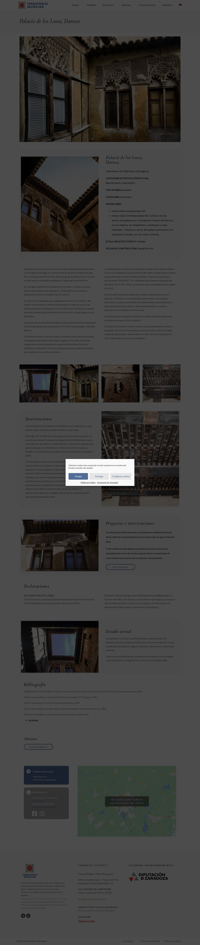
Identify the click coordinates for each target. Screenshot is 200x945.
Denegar (99, 476)
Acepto (78, 476)
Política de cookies (88, 483)
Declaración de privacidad (107, 483)
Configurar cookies (121, 476)
